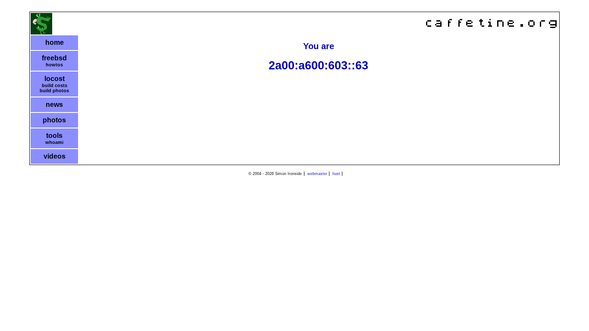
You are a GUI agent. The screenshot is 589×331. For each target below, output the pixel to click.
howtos (54, 64)
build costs (54, 85)
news (54, 104)
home (54, 42)
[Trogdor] (41, 32)
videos (55, 156)
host (336, 174)
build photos (54, 90)
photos (54, 120)
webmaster (317, 174)
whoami (54, 142)
